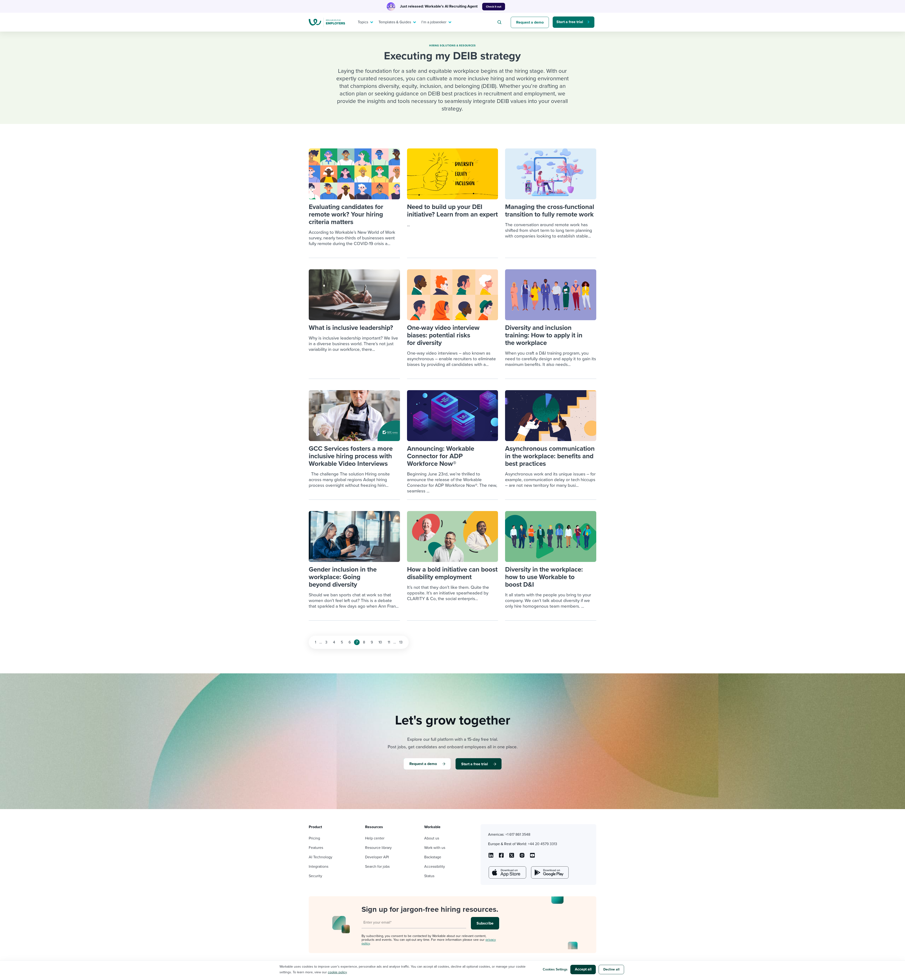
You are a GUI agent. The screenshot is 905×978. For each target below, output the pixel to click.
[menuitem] (364, 22)
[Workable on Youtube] (511, 857)
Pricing (314, 838)
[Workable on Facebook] (501, 857)
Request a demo (530, 22)
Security (315, 876)
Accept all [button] (583, 969)
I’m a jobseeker (433, 22)
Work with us (434, 847)
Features (316, 847)
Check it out (493, 6)
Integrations (318, 866)
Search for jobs (377, 866)
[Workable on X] (522, 857)
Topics (363, 22)
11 (389, 642)
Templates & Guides (394, 22)
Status (429, 876)
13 (401, 642)
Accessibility (434, 866)
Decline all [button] (611, 969)
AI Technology (320, 857)
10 (380, 642)
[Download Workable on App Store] (507, 872)
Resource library (378, 847)
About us (431, 838)
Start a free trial (569, 22)
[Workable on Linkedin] (491, 857)
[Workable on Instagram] (532, 857)
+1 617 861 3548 (517, 834)
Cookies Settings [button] (555, 969)
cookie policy (337, 972)
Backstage (432, 857)
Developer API (377, 857)
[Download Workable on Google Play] (549, 872)
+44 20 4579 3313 (542, 844)
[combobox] (500, 22)
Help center (374, 838)
